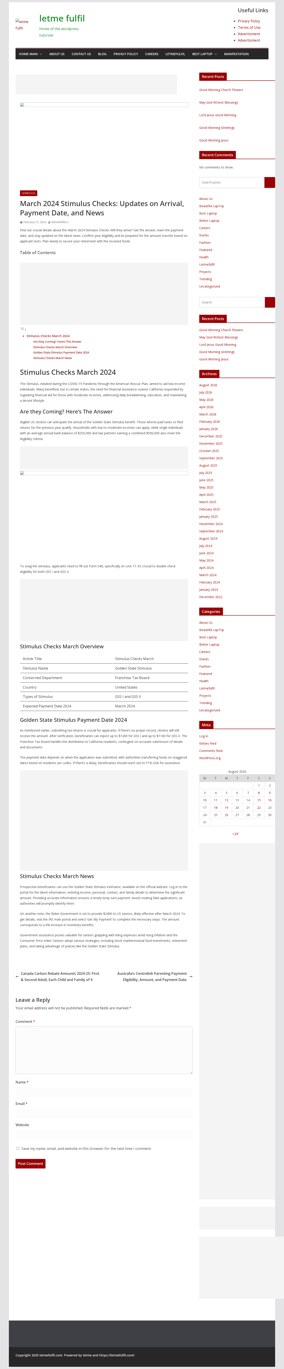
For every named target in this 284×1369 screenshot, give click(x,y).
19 (226, 807)
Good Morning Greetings (217, 128)
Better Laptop (209, 220)
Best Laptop (202, 54)
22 (259, 807)
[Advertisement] (96, 84)
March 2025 (207, 502)
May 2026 (206, 400)
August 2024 (208, 538)
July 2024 (205, 546)
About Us (57, 54)
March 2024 (207, 575)
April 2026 (206, 407)
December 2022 (210, 597)
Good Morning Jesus (214, 140)
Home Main (28, 54)
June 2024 (206, 553)
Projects (205, 272)
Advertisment (249, 33)
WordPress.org (210, 758)
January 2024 (208, 589)
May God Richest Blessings (218, 102)
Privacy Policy (249, 21)
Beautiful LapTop (211, 206)
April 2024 (206, 568)
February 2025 (209, 509)
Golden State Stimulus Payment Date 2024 (61, 352)
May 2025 (206, 487)
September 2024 (211, 531)
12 (226, 800)
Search (269, 182)
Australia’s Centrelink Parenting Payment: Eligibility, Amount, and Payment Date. (152, 976)
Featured (205, 250)
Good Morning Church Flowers (221, 90)
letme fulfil (62, 18)
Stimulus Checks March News (52, 358)
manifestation (236, 54)
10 (205, 800)
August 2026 (208, 385)
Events (204, 235)
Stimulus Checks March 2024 (48, 336)
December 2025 (210, 436)
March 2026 (207, 414)
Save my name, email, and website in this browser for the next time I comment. (87, 1148)
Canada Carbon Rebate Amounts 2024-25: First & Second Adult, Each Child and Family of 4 (60, 976)
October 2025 (209, 451)
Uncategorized (209, 286)
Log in (203, 736)
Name (22, 1082)
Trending (205, 279)
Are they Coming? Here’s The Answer (57, 342)
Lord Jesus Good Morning (217, 115)
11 (215, 800)
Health (204, 257)
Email (22, 1103)
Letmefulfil (175, 54)
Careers (151, 54)
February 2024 (209, 582)
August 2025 (208, 465)
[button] (40, 54)
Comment (25, 1021)
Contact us (81, 54)
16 (270, 800)
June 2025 (206, 480)
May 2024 (206, 560)
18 (215, 807)
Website (22, 1124)
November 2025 (211, 443)
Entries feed (207, 743)
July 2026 (205, 392)
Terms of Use (249, 27)
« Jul (235, 833)
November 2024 (211, 524)
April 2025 (206, 494)
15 (259, 800)
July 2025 (205, 473)
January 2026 (208, 429)
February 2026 (209, 421)
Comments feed (211, 751)
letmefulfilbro (60, 222)
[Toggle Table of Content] (23, 329)
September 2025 (211, 458)
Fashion (205, 242)
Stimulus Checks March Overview (55, 347)
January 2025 (208, 516)
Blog (102, 54)
